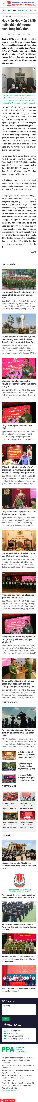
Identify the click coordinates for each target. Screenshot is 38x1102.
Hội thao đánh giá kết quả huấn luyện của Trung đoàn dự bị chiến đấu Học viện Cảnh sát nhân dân (19, 927)
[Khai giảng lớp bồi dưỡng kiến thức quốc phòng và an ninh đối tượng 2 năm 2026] (9, 778)
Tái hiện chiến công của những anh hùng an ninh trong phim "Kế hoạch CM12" (18, 733)
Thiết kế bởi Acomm (9, 1091)
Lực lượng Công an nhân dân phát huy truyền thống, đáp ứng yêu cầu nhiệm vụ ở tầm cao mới (27, 769)
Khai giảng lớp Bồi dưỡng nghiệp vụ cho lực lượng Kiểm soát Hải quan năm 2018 (18, 639)
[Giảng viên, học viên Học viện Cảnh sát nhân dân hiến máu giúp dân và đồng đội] (27, 796)
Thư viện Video (10, 702)
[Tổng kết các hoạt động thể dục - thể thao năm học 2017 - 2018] (19, 498)
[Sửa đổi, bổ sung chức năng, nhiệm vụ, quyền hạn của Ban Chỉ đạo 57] (19, 975)
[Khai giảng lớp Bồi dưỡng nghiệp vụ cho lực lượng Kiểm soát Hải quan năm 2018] (19, 624)
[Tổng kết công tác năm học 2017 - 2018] (19, 412)
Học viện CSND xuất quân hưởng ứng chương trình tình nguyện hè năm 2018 (19, 295)
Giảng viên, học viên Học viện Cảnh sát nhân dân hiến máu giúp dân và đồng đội (27, 808)
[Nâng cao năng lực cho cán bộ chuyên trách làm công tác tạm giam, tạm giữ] (19, 368)
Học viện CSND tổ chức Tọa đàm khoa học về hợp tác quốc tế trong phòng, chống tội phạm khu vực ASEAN (18, 958)
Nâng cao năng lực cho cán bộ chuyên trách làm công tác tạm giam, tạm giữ (19, 384)
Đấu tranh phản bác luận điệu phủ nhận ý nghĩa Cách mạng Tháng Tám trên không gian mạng (19, 865)
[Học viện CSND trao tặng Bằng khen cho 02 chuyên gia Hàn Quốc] (19, 540)
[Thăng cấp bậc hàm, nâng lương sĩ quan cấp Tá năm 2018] (19, 582)
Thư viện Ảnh (9, 786)
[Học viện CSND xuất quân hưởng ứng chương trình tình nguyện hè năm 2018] (19, 279)
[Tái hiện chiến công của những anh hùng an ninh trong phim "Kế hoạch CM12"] (19, 717)
